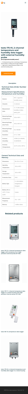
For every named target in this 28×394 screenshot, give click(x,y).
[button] (24, 14)
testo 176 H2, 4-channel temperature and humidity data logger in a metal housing (13, 369)
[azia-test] (3, 3)
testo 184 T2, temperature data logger (12, 331)
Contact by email (8, 73)
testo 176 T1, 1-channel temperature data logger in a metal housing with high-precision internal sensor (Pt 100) (13, 292)
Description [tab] (12, 83)
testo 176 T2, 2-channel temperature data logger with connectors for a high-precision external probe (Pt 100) (13, 252)
